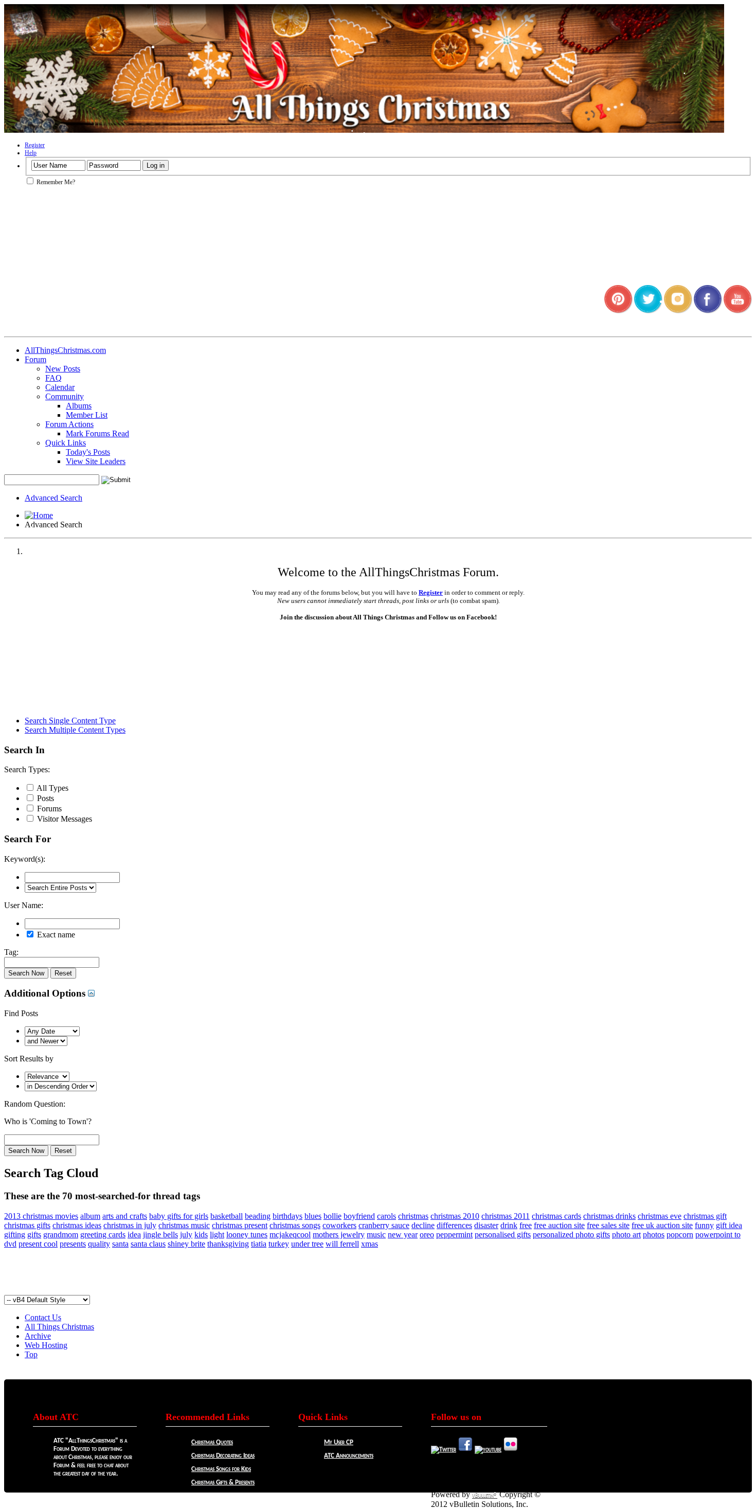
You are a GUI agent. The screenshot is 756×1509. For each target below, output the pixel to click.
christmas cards (556, 1216)
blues (312, 1216)
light (217, 1234)
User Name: (23, 905)
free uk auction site (662, 1225)
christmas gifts (27, 1225)
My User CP (338, 1442)
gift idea (729, 1225)
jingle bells (160, 1234)
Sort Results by (28, 1058)
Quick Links (65, 442)
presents (73, 1243)
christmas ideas (76, 1225)
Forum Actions (69, 424)
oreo (427, 1234)
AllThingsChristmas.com (65, 350)
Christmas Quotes (212, 1442)
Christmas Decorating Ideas (223, 1455)
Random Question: (34, 1103)
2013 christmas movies (41, 1216)
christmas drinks (609, 1216)
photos (653, 1234)
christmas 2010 (454, 1216)
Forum (35, 359)
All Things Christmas (59, 1326)
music (376, 1234)
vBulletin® (484, 1495)
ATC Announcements (348, 1455)
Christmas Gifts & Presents (223, 1482)
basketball (226, 1216)
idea (134, 1234)
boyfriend (359, 1216)
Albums (79, 405)
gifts (34, 1234)
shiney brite (186, 1243)
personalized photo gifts (571, 1234)
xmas (369, 1243)
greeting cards (102, 1234)
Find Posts (21, 1013)
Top (31, 1354)
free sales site (608, 1225)
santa (120, 1243)
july (186, 1234)
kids (201, 1234)
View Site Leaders (95, 461)
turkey (278, 1243)
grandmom (60, 1234)
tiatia (258, 1243)
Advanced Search (53, 497)
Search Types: (27, 769)
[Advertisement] (378, 1272)
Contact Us (43, 1317)
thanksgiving (228, 1243)
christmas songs (294, 1225)
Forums (48, 808)
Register (35, 145)
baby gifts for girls (178, 1216)
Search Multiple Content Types (75, 729)
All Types (51, 788)
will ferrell (342, 1243)
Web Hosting (46, 1345)
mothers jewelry (339, 1234)
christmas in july (129, 1225)
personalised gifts (503, 1234)
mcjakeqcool (290, 1234)
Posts (44, 798)
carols (386, 1216)
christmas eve (659, 1216)
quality (99, 1243)
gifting (14, 1234)
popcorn (680, 1234)
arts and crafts (124, 1216)
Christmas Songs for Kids (221, 1469)
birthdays (287, 1216)
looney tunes (246, 1234)
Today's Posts (88, 452)
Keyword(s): (24, 859)
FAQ (53, 378)
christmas (413, 1216)
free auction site (559, 1225)
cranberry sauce (383, 1225)
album (90, 1216)
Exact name (55, 934)
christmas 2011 (505, 1216)
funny (704, 1225)
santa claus (148, 1243)
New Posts (62, 368)
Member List (86, 415)
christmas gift (705, 1216)
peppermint (454, 1234)
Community (64, 396)
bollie (332, 1216)
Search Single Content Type (70, 720)
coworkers (339, 1225)
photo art (626, 1234)
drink (508, 1225)
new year (403, 1234)
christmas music (184, 1225)
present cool (38, 1243)
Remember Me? (55, 182)
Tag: (11, 952)
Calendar (60, 387)
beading (258, 1216)
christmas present (239, 1225)
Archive (38, 1336)
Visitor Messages (63, 818)
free (525, 1225)
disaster (486, 1225)
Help (31, 152)
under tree (307, 1243)
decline (423, 1225)
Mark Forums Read (97, 433)
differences (454, 1225)
